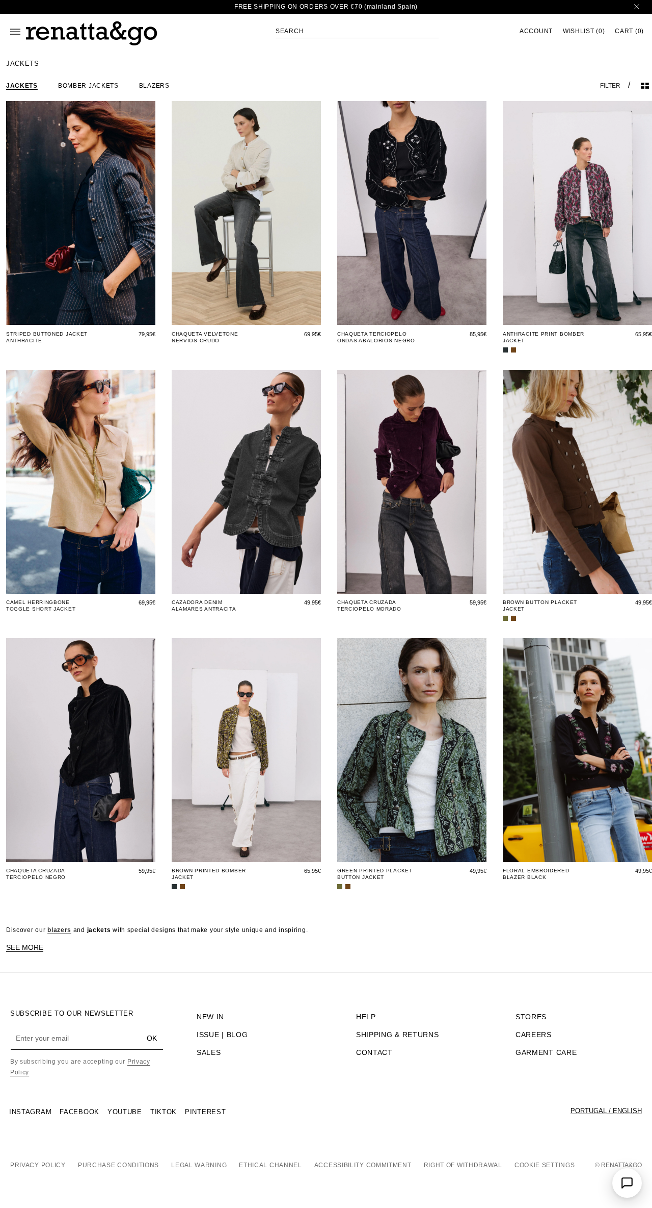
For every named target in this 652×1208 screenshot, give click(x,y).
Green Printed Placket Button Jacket (375, 874)
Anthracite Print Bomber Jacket (543, 337)
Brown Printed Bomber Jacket (209, 874)
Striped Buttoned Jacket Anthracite (47, 337)
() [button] (584, 31)
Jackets (22, 85)
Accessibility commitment (363, 1165)
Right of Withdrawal (463, 1165)
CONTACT (374, 1052)
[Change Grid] (645, 85)
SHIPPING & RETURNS (397, 1034)
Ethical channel (270, 1165)
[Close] (636, 7)
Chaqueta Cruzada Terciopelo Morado (369, 605)
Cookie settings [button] (544, 1165)
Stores (531, 1017)
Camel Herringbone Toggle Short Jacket (40, 605)
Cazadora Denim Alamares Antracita (204, 605)
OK (152, 1038)
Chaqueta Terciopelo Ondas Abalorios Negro (376, 337)
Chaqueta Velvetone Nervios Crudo (205, 337)
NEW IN (210, 1017)
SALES (209, 1052)
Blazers (154, 85)
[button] (357, 31)
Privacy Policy (38, 1165)
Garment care (546, 1052)
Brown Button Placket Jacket (540, 605)
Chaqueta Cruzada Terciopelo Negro (36, 874)
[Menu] (15, 31)
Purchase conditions (118, 1165)
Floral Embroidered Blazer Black (536, 874)
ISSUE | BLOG (222, 1034)
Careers (533, 1034)
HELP (366, 1017)
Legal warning (199, 1165)
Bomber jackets (88, 85)
